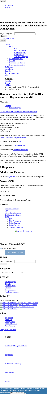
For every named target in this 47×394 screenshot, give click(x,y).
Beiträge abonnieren (12, 73)
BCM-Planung (19, 55)
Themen (7, 44)
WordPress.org (10, 326)
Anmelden (8, 320)
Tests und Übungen (21, 57)
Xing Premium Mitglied (15, 252)
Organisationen (10, 290)
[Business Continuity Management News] (14, 18)
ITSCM (12, 61)
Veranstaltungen (15, 108)
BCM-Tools (9, 67)
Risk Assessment (20, 51)
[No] (25, 393)
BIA (15, 48)
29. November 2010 (7, 112)
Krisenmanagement (16, 59)
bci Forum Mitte (20, 145)
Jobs (6, 75)
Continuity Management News (16, 346)
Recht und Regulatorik (17, 65)
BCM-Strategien (20, 53)
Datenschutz (19, 393)
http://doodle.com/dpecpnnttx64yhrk (13, 137)
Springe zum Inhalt (7, 38)
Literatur (8, 288)
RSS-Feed (9, 381)
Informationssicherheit (17, 63)
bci (13, 145)
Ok (12, 393)
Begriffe (7, 284)
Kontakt (7, 7)
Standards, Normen (11, 292)
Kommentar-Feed (11, 324)
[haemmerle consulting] (23, 235)
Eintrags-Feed (10, 322)
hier (19, 141)
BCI (32, 115)
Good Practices (10, 286)
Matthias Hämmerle (21, 112)
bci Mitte (8, 106)
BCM (11, 46)
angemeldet (11, 177)
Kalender (8, 71)
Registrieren (9, 5)
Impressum (9, 355)
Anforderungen (10, 282)
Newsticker (9, 69)
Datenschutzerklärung (13, 363)
